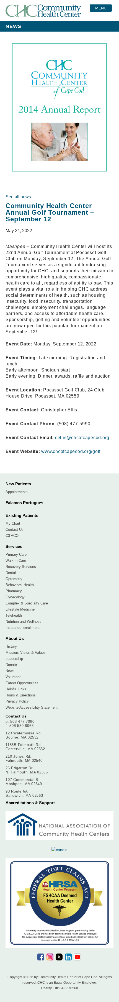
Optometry (14, 579)
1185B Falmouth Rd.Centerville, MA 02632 (25, 747)
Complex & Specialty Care (27, 603)
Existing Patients (22, 515)
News (10, 671)
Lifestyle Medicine (20, 609)
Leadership (14, 659)
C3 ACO (12, 536)
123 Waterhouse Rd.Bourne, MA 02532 (24, 735)
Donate (11, 665)
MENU (101, 8)
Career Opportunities (22, 683)
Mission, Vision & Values (26, 652)
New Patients (18, 483)
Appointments (17, 492)
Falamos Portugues (24, 502)
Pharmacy (14, 591)
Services (14, 546)
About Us (15, 638)
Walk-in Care (16, 560)
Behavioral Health (20, 585)
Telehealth (14, 615)
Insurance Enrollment (23, 628)
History (11, 646)
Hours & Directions (21, 695)
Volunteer (13, 677)
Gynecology (15, 597)
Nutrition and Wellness (24, 621)
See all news (18, 196)
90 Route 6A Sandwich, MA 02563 (24, 793)
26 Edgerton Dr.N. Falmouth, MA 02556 (27, 770)
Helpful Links (16, 689)
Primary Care (16, 554)
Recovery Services (21, 567)
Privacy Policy (17, 701)
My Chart (13, 523)
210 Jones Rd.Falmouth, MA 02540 (24, 758)
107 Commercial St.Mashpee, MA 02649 (24, 782)
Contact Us (15, 529)
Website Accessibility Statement (32, 707)
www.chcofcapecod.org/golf (70, 451)
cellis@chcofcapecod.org (82, 437)
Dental (11, 573)
